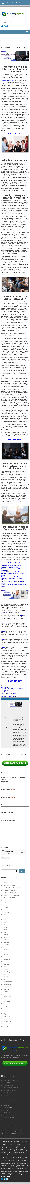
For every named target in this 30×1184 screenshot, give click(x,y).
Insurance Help (8, 1092)
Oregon (6, 991)
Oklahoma (6, 989)
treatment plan (10, 503)
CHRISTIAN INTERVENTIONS (12, 887)
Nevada (6, 969)
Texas (5, 1006)
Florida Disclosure (9, 1117)
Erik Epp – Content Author (8, 696)
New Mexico (7, 976)
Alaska (5, 905)
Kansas (6, 939)
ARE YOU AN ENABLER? (10, 885)
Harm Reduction (5, 692)
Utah (5, 1009)
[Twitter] (5, 26)
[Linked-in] (7, 1179)
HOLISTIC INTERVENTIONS (11, 895)
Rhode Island (7, 996)
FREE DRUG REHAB (9, 890)
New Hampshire (8, 972)
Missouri (6, 962)
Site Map (6, 1120)
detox (19, 500)
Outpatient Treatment (10, 1090)
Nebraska (6, 967)
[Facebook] (2, 26)
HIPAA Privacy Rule (9, 1112)
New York (6, 979)
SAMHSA (6, 612)
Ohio (5, 986)
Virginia (6, 1014)
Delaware (6, 920)
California (6, 912)
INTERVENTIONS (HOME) (11, 882)
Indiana (6, 934)
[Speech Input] (17, 871)
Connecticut (7, 917)
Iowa (5, 937)
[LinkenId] (7, 26)
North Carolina (8, 981)
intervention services (7, 80)
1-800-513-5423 (15, 133)
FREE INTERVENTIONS (10, 892)
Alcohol (3, 647)
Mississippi (7, 959)
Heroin (3, 639)
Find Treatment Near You (11, 1080)
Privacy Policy (7, 1110)
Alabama (6, 902)
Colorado (6, 915)
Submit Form (5, 857)
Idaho (5, 929)
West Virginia (7, 1021)
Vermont (6, 1011)
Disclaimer (7, 1115)
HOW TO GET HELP (9, 897)
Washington (7, 1016)
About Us (6, 1105)
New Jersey (7, 974)
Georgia (6, 925)
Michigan (6, 954)
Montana (6, 964)
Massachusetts (8, 952)
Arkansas (6, 910)
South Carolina (8, 999)
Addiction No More (22, 1171)
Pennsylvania (7, 994)
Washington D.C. (8, 1019)
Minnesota (7, 957)
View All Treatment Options (11, 1095)
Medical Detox (8, 1082)
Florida (6, 922)
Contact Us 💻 (8, 1107)
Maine (5, 947)
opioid (21, 615)
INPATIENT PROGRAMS (10, 900)
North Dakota (7, 984)
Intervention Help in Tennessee (14, 47)
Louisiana (6, 944)
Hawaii (6, 927)
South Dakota (7, 1001)
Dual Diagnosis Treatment (11, 1087)
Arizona (6, 907)
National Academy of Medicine (9, 693)
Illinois (5, 932)
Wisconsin (6, 1023)
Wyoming (6, 1026)
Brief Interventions (5, 687)
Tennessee (7, 1004)
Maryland (6, 949)
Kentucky (6, 942)
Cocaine (3, 631)
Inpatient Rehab (8, 1085)
